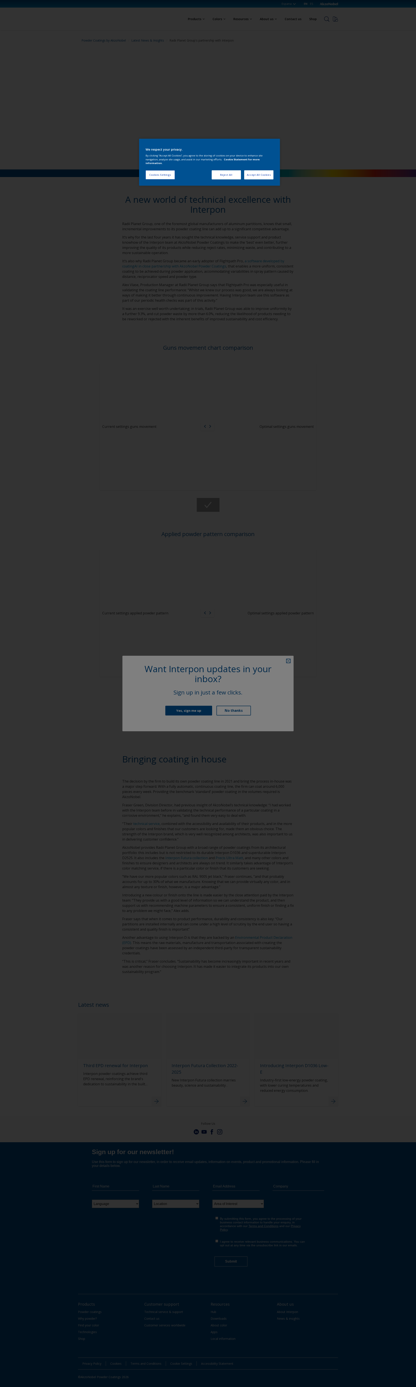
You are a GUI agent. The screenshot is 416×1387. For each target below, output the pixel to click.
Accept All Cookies (259, 174)
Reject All (226, 174)
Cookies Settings (160, 174)
